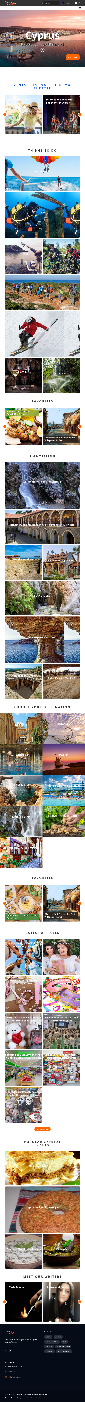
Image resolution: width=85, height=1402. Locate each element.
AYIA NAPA (49, 1346)
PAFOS (64, 1342)
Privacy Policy (16, 1398)
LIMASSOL (58, 1337)
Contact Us (43, 1398)
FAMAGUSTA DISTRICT (64, 1351)
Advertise (26, 1398)
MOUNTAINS (49, 1351)
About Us (34, 1398)
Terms (7, 1398)
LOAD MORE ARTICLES (42, 1129)
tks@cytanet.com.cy (14, 1377)
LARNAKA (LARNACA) (52, 1342)
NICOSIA (48, 1337)
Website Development (39, 1394)
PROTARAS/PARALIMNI (63, 1346)
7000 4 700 (11, 1372)
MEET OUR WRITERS (42, 1276)
